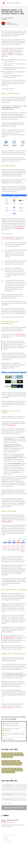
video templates (21, 334)
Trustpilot (10, 53)
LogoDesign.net (20, 228)
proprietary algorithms (8, 637)
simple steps (9, 237)
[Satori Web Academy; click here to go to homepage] (13, 3)
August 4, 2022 (8, 822)
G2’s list (8, 630)
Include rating (6, 803)
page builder (11, 425)
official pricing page (6, 521)
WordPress (17, 472)
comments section (6, 707)
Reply (13, 822)
